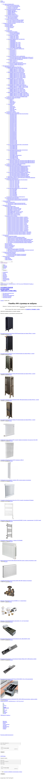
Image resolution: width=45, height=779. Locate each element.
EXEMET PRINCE (11, 12)
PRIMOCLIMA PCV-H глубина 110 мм (17, 90)
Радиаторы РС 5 (13, 54)
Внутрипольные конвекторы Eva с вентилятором (17, 188)
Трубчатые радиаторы (7, 296)
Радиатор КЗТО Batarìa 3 (15, 33)
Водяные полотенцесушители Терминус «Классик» (18, 222)
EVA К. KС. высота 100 (14, 182)
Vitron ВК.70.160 (13, 123)
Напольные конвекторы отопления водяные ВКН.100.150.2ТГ (22, 160)
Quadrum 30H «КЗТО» (14, 35)
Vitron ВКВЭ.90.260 (14, 157)
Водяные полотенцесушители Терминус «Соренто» (18, 226)
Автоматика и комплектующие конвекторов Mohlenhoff (19, 176)
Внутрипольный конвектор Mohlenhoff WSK (19, 170)
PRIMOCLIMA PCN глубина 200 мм (17, 83)
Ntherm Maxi (12, 103)
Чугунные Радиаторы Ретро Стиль (12, 5)
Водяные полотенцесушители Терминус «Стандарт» (18, 227)
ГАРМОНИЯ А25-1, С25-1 (15, 42)
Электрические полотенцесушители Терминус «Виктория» (19, 231)
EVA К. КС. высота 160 (14, 187)
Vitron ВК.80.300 (13, 134)
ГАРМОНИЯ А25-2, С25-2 (15, 43)
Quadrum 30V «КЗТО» (14, 37)
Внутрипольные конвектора (8, 295)
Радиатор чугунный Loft (12, 8)
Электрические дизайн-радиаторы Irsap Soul (16, 203)
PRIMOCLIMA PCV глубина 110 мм (17, 70)
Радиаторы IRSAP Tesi (9, 26)
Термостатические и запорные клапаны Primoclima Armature (19, 240)
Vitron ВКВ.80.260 (13, 145)
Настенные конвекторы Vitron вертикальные (16, 163)
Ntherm (11, 99)
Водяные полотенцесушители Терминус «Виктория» (18, 220)
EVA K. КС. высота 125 (14, 180)
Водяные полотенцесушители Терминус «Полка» (17, 224)
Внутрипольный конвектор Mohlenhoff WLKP (19, 169)
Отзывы (4, 280)
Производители (6, 278)
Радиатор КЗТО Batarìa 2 (15, 32)
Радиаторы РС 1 (13, 49)
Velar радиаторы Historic (12, 17)
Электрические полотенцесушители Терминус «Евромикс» (19, 232)
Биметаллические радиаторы (8, 256)
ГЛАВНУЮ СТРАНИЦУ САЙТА (33, 309)
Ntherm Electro (13, 101)
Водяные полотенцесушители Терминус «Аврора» (18, 216)
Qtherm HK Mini (13, 109)
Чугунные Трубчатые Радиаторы (11, 18)
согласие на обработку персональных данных (13, 771)
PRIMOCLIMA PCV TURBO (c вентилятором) (17, 84)
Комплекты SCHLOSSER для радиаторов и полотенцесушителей (21, 249)
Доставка (5, 274)
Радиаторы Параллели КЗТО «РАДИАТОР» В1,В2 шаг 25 (21, 57)
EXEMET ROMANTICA (12, 14)
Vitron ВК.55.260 (13, 116)
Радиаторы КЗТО (8, 30)
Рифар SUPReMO (8, 259)
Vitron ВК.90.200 (13, 137)
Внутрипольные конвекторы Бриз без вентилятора (18, 198)
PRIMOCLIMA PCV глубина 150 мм (17, 71)
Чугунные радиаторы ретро (8, 4)
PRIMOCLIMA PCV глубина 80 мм (17, 68)
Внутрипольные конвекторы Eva (11, 178)
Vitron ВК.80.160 (13, 131)
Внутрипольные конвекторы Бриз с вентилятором (18, 199)
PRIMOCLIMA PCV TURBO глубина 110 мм (19, 86)
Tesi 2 (9, 28)
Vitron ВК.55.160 (13, 114)
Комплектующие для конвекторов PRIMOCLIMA (17, 96)
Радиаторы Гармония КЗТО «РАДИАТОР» (16, 39)
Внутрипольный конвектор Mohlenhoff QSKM (19, 175)
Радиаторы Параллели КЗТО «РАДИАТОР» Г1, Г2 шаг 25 (21, 58)
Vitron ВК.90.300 (13, 139)
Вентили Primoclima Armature (11, 236)
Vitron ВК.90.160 (13, 136)
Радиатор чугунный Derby (13, 7)
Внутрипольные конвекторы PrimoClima (13, 66)
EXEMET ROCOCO (12, 13)
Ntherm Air (12, 100)
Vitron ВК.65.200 (13, 120)
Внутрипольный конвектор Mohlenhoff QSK (19, 173)
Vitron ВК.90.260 (13, 138)
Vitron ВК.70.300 (13, 126)
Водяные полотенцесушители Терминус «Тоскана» (18, 228)
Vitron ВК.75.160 (13, 127)
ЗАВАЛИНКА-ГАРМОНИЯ (15, 47)
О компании (5, 272)
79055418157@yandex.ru (28, 283)
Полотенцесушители (7, 205)
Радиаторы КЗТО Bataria (12, 31)
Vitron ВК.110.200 (13, 141)
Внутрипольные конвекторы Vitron (12, 112)
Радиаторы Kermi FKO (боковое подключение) (17, 254)
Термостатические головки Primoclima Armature (17, 238)
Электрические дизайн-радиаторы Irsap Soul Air (17, 204)
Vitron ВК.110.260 (13, 142)
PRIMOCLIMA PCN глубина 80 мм (17, 79)
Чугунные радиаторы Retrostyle (14, 6)
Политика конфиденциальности (6, 734)
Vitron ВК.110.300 (13, 143)
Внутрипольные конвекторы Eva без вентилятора (17, 179)
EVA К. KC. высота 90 (14, 185)
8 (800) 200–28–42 (4, 283)
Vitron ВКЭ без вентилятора (15, 150)
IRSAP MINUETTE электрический (14, 212)
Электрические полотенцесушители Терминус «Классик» (19, 233)
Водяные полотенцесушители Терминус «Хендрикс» (18, 229)
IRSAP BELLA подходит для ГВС (14, 209)
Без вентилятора (11, 98)
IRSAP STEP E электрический (14, 213)
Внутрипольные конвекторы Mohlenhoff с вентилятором (19, 172)
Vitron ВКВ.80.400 (13, 148)
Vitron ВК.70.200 (13, 124)
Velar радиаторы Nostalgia (13, 16)
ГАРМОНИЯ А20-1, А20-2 (15, 46)
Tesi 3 (9, 29)
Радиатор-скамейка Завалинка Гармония (18, 63)
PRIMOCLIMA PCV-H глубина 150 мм (17, 91)
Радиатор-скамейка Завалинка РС (16, 64)
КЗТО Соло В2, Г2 (13, 61)
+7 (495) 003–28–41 (12, 283)
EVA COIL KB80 (13, 192)
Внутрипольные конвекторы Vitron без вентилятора (18, 113)
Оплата (4, 273)
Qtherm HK (12, 108)
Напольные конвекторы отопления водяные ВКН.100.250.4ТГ (22, 162)
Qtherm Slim (12, 110)
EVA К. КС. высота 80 (14, 183)
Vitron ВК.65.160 (13, 119)
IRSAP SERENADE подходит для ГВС (15, 211)
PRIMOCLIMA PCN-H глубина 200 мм (17, 77)
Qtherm (11, 105)
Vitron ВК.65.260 (13, 121)
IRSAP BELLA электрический (14, 210)
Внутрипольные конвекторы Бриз (12, 197)
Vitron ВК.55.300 (13, 117)
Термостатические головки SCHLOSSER (16, 248)
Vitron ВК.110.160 (13, 140)
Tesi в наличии (10, 27)
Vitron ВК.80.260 (13, 133)
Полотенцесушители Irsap (10, 206)
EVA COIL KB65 (13, 190)
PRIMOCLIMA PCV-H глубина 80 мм (17, 89)
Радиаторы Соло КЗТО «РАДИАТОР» (15, 59)
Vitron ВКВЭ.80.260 (14, 156)
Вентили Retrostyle (9, 244)
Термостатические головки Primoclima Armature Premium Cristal (20, 239)
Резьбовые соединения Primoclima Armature (16, 237)
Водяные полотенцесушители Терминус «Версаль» (18, 219)
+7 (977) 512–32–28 (19, 283)
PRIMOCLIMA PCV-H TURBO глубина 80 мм (19, 93)
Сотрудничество (6, 279)
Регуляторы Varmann (12, 111)
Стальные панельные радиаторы (9, 252)
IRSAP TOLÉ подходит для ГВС (14, 214)
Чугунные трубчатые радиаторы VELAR (16, 22)
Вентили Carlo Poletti (9, 246)
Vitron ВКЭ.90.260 (13, 153)
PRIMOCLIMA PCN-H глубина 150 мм (17, 76)
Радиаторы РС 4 (13, 53)
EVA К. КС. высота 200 (14, 186)
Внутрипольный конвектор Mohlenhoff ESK (18, 166)
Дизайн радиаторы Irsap (10, 202)
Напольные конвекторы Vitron (14, 159)
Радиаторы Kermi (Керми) (10, 253)
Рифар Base (7, 257)
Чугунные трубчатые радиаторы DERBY (16, 20)
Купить (10, 334)
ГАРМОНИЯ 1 (13, 40)
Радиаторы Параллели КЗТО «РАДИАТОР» (16, 56)
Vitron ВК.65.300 (13, 122)
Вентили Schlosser (8, 247)
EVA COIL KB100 (13, 189)
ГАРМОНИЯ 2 (13, 41)
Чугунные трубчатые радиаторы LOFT (15, 21)
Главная (2, 300)
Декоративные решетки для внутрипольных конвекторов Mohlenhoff (21, 177)
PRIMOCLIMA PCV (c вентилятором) (15, 78)
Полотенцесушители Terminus (11, 215)
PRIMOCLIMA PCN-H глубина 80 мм (17, 73)
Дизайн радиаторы (6, 200)
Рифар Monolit (8, 258)
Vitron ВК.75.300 (13, 130)
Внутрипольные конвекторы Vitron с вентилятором (18, 144)
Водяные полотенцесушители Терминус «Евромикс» (18, 221)
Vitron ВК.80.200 (13, 132)
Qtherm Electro (13, 107)
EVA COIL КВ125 (13, 195)
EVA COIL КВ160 (13, 194)
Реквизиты (5, 276)
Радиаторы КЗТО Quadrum (13, 34)
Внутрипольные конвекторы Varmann (12, 97)
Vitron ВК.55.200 (13, 115)
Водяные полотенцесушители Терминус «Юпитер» (18, 230)
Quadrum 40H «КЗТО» (14, 38)
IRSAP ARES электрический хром (14, 208)
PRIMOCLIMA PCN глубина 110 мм (17, 81)
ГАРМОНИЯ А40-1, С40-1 (15, 44)
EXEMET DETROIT (12, 10)
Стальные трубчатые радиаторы (9, 23)
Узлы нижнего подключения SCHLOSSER (16, 251)
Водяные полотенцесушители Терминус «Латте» (17, 223)
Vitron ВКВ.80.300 (13, 146)
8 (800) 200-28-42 (3, 262)
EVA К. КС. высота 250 (14, 181)
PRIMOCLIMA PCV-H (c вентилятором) (16, 88)
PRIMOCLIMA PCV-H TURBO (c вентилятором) (17, 92)
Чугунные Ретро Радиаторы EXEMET (12, 9)
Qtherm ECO (12, 106)
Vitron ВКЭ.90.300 (13, 154)
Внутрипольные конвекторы (8, 65)
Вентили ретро (6, 294)
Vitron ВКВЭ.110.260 (14, 158)
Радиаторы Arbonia (9, 24)
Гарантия (5, 277)
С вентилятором (11, 104)
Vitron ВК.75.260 (13, 129)
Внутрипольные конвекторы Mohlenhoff (13, 164)
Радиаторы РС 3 (13, 51)
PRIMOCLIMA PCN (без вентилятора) (15, 67)
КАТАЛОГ (2, 2)
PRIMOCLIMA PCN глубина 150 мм (17, 82)
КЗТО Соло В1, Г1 (13, 60)
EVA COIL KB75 (13, 191)
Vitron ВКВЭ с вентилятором (16, 155)
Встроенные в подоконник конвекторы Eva (16, 196)
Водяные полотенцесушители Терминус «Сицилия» (18, 225)
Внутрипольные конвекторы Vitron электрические (18, 149)
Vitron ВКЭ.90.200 (13, 152)
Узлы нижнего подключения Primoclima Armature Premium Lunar (20, 241)
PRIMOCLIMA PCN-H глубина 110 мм (17, 75)
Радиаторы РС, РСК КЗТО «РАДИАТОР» (16, 48)
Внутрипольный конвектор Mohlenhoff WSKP (19, 171)
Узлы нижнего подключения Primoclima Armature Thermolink (20, 242)
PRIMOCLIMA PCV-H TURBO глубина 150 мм (19, 95)
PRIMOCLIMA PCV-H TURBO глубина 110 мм (19, 94)
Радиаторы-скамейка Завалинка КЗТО (15, 62)
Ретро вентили (6, 235)
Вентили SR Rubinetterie (10, 245)
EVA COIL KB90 (13, 193)
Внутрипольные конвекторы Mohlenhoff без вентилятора (19, 165)
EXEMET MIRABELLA (12, 11)
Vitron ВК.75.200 (13, 128)
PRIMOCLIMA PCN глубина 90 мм (17, 80)
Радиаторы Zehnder (9, 25)
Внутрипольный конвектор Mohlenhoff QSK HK (19, 174)
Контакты (5, 275)
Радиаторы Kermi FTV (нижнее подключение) (17, 255)
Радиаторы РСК (13, 55)
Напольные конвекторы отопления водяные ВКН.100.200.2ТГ (22, 161)
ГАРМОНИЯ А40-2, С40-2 (15, 45)
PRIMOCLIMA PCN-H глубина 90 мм (17, 74)
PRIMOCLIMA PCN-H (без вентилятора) (16, 72)
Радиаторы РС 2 (13, 50)
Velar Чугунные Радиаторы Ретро (11, 15)
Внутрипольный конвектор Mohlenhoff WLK (19, 167)
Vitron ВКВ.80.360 (13, 147)
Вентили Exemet (8, 243)
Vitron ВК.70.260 (13, 125)
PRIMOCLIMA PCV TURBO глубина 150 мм (19, 87)
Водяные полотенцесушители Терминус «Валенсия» (18, 218)
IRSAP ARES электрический (13, 207)
